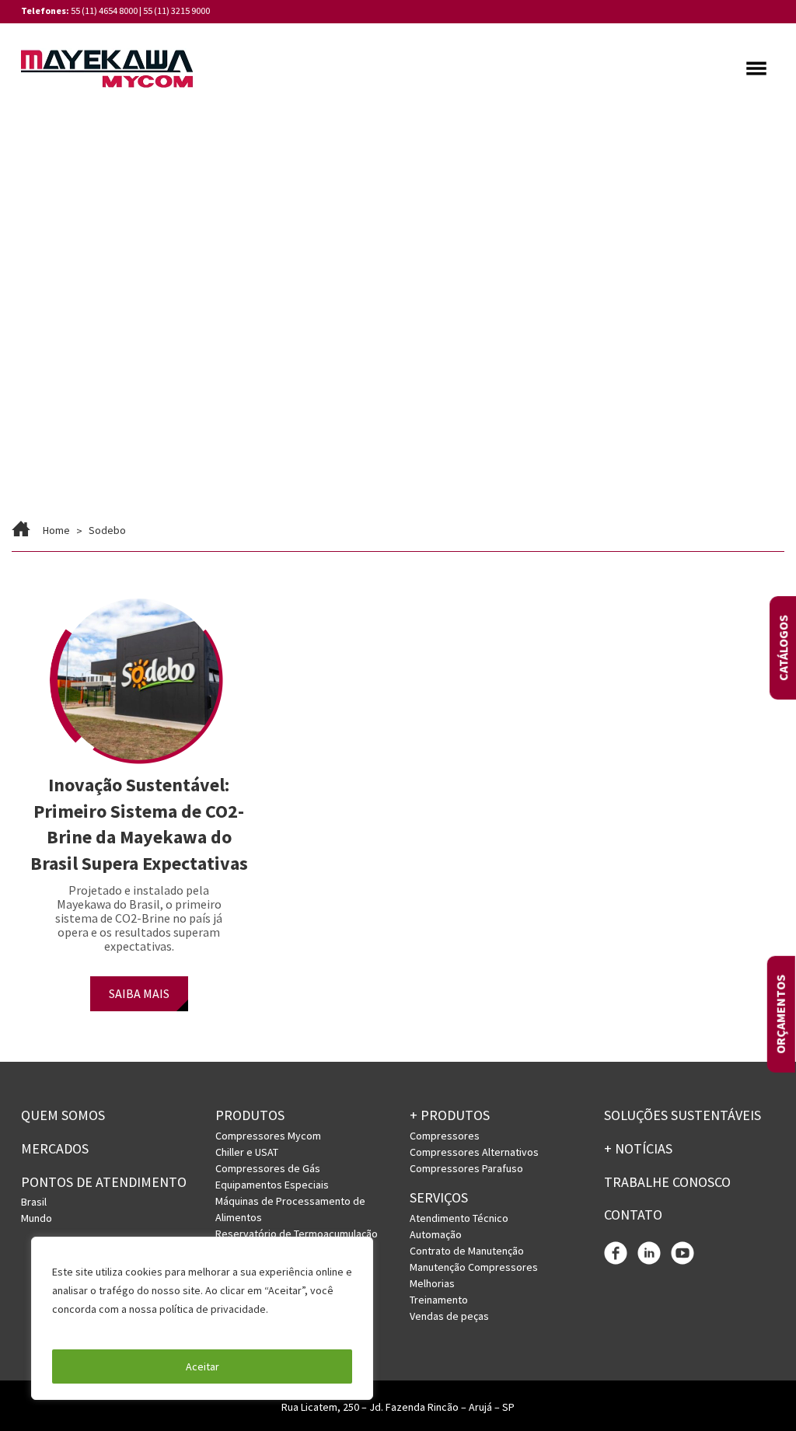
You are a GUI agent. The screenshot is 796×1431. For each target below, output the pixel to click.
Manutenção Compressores (474, 1267)
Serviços (439, 1197)
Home (56, 530)
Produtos (250, 1115)
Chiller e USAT (246, 1152)
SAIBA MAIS (139, 993)
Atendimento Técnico (459, 1218)
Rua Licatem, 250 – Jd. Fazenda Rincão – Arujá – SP (398, 1407)
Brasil (34, 1202)
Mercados (55, 1148)
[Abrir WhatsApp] (757, 1391)
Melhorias (432, 1283)
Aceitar (202, 1366)
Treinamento (439, 1300)
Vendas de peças (449, 1316)
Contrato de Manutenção (467, 1251)
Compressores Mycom (268, 1136)
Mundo (36, 1218)
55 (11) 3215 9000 (176, 10)
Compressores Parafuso (466, 1168)
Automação (436, 1234)
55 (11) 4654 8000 (104, 10)
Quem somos (63, 1115)
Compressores (445, 1136)
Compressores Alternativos (474, 1152)
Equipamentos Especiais (272, 1185)
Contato (633, 1214)
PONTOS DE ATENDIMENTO (104, 1182)
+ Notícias (638, 1148)
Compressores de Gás (267, 1168)
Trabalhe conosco (667, 1182)
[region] (202, 1318)
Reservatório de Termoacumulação (296, 1234)
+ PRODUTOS (450, 1115)
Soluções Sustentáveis (682, 1115)
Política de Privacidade (108, 1328)
